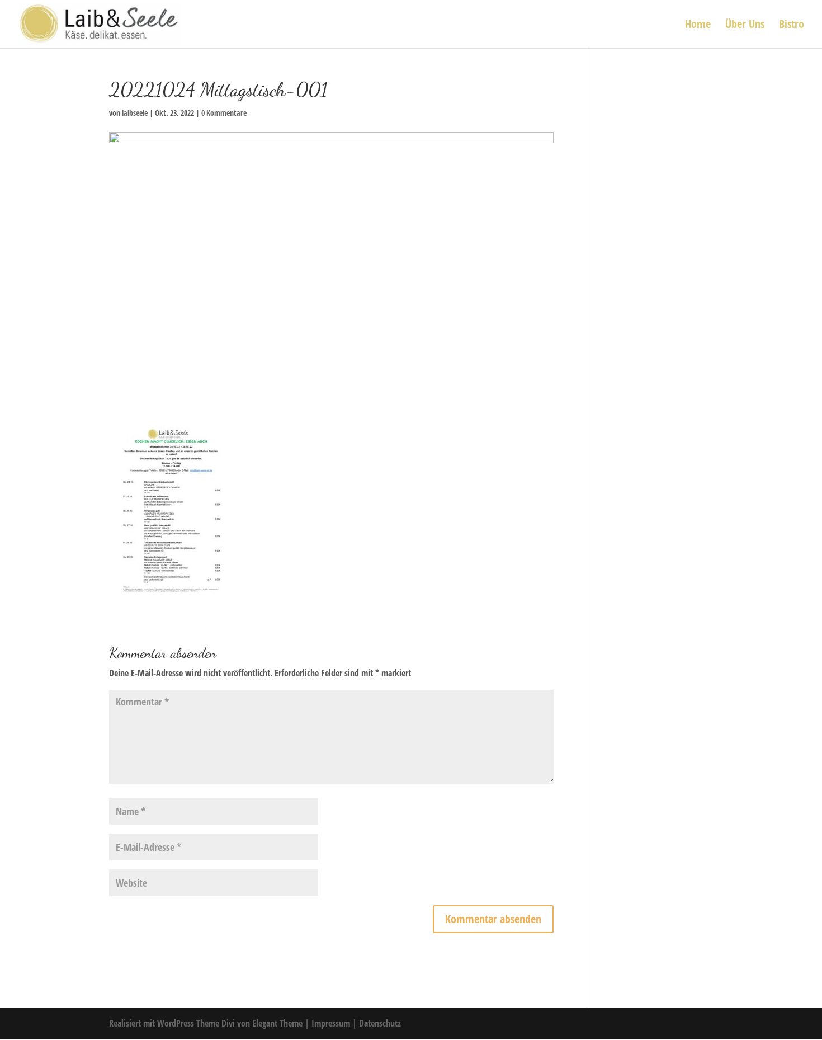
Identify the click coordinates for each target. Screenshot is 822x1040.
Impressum (331, 1023)
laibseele (135, 112)
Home (698, 25)
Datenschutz (380, 1023)
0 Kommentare (224, 112)
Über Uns (744, 25)
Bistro (791, 25)
